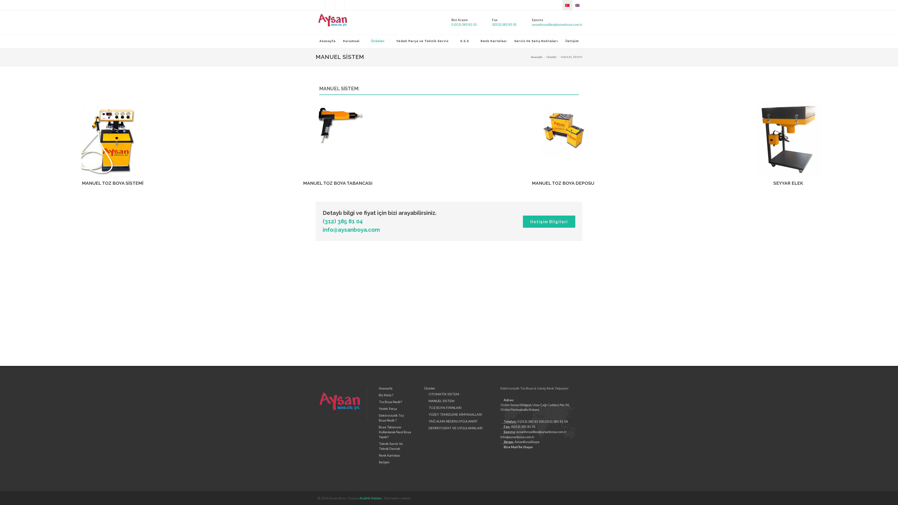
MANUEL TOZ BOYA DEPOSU (563, 183)
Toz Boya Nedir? (390, 402)
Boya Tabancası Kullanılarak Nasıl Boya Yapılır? (395, 432)
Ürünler (552, 57)
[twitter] (320, 5)
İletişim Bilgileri (549, 221)
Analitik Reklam (370, 498)
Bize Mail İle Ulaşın (518, 447)
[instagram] (339, 5)
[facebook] (330, 5)
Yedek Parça (388, 409)
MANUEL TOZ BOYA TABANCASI (338, 183)
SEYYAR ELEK (788, 183)
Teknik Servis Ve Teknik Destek (391, 446)
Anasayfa (327, 41)
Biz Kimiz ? (386, 395)
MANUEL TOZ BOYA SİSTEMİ (112, 183)
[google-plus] (349, 5)
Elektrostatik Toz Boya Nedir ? (391, 417)
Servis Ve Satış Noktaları (536, 41)
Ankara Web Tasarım (427, 498)
